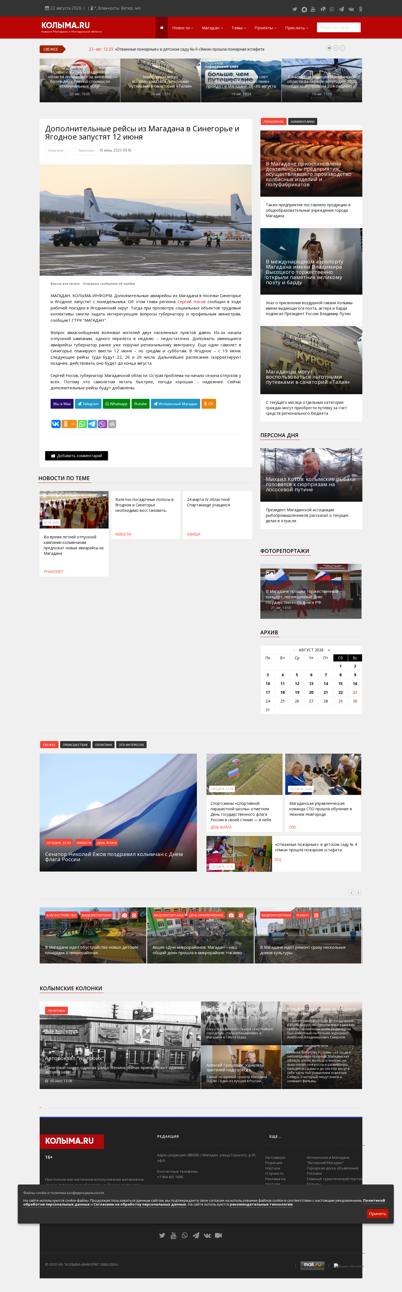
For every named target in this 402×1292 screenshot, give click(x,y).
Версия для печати (65, 283)
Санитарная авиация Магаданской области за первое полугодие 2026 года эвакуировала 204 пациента (322, 81)
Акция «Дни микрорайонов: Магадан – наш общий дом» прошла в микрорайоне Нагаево (197, 949)
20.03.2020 (51, 522)
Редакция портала (273, 1165)
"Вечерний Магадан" (325, 1162)
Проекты (264, 27)
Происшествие (75, 745)
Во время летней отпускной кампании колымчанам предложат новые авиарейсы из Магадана (74, 545)
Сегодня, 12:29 (222, 867)
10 (268, 683)
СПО (292, 827)
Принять (377, 1213)
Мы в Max (62, 404)
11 (282, 683)
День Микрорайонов (206, 915)
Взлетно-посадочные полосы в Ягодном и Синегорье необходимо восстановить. (144, 505)
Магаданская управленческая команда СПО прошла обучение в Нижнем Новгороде (320, 809)
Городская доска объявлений (333, 1168)
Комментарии (302, 121)
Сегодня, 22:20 (58, 842)
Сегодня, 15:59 (222, 789)
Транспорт (86, 150)
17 (268, 692)
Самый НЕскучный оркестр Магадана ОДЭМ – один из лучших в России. (236, 1079)
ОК (210, 404)
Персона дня (279, 435)
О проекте (274, 1173)
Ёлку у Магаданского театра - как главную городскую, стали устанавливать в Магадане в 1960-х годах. (239, 1033)
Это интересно (131, 745)
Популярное (274, 121)
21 (326, 692)
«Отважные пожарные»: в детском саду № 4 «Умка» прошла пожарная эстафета (316, 847)
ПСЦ (278, 859)
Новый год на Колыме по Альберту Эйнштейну (321, 1011)
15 (340, 683)
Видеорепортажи (96, 915)
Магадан (210, 27)
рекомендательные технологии (261, 1204)
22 (340, 692)
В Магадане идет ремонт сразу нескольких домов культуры (303, 949)
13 (311, 683)
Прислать (295, 27)
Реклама (314, 1173)
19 (297, 692)
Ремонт (302, 915)
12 (297, 683)
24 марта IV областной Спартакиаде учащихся (208, 502)
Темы (237, 27)
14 (326, 683)
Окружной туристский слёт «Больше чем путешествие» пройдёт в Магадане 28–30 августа (241, 81)
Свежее (49, 745)
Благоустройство (61, 915)
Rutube (140, 404)
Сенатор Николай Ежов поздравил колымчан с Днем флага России (178, 49)
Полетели (55, 150)
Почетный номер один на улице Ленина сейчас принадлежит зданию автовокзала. (114, 1070)
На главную (275, 1157)
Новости (181, 27)
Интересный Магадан (177, 404)
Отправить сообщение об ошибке (109, 283)
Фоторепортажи (284, 550)
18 (282, 692)
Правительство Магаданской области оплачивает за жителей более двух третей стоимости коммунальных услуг (80, 79)
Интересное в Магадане (328, 1157)
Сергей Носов (191, 301)
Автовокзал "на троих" (74, 1058)
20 (311, 692)
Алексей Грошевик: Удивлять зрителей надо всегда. (235, 1067)
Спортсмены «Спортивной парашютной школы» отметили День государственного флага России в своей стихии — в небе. (241, 811)
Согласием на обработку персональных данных (140, 1204)
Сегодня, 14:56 (301, 789)
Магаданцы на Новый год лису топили (236, 1019)
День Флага (106, 842)
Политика (103, 745)
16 (355, 683)
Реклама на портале (275, 1181)
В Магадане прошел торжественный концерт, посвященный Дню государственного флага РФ (302, 596)
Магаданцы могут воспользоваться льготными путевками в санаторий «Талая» (160, 81)
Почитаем (56, 1010)
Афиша (193, 534)
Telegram (90, 404)
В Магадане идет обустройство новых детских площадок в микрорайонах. (91, 949)
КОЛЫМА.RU (65, 26)
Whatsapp (118, 404)
